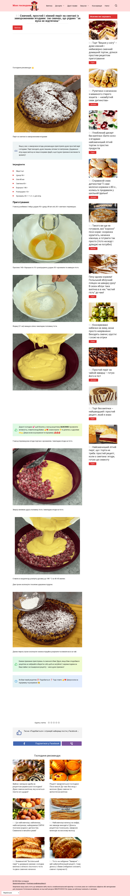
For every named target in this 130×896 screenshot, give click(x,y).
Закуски (83, 6)
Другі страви (72, 6)
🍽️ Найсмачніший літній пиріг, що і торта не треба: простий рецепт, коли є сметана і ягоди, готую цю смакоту (102, 453)
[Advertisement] (47, 50)
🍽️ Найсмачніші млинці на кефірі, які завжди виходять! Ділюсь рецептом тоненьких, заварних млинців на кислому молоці (64, 827)
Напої (107, 6)
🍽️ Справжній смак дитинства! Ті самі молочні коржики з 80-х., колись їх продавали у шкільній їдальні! (102, 187)
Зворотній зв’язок (19, 883)
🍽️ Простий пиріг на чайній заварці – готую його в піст (101, 372)
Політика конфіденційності (36, 883)
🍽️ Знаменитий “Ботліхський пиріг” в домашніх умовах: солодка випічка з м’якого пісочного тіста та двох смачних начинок (28, 865)
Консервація (97, 6)
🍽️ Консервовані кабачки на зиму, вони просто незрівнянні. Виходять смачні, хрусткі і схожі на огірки (103, 331)
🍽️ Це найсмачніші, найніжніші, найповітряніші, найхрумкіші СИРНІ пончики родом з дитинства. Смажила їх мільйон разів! (28, 827)
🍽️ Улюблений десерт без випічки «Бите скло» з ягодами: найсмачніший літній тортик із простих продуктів (102, 140)
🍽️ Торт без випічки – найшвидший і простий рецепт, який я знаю (102, 411)
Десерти (58, 6)
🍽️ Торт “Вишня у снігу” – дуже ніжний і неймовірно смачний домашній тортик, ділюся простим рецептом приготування (103, 50)
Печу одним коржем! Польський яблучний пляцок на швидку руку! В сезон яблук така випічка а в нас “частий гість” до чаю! (102, 284)
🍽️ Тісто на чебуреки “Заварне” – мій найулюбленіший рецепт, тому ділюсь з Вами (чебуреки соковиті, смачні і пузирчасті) (65, 865)
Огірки (93, 341)
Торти (92, 62)
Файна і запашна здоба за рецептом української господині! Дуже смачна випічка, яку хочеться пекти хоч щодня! (28, 788)
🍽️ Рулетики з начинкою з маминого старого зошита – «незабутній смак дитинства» (103, 96)
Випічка (49, 6)
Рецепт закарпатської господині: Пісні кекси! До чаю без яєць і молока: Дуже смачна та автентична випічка (64, 788)
